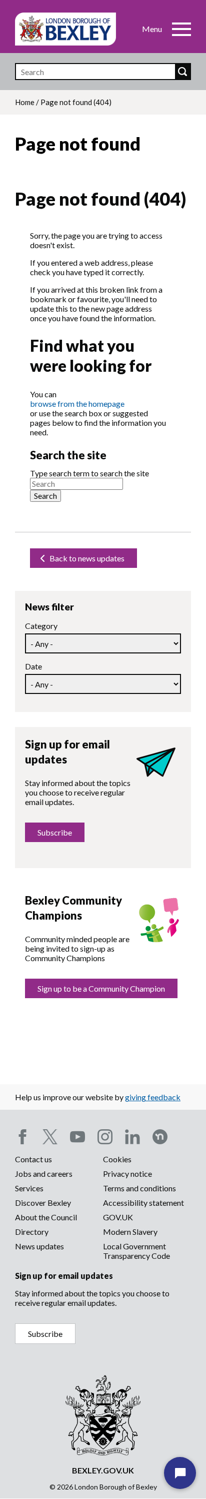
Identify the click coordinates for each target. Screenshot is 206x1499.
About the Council (46, 1217)
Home (24, 102)
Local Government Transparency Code (136, 1250)
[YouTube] (77, 1136)
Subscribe (55, 832)
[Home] (65, 29)
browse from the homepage (77, 403)
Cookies (117, 1159)
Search (182, 71)
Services (29, 1188)
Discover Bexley (43, 1202)
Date (33, 666)
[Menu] (181, 29)
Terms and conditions (139, 1188)
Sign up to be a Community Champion (101, 988)
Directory (31, 1231)
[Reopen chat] (180, 1473)
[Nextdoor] (160, 1136)
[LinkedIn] (132, 1136)
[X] (50, 1136)
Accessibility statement (143, 1202)
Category (41, 625)
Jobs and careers (43, 1173)
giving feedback (152, 1097)
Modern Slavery (130, 1231)
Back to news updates (86, 558)
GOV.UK (118, 1217)
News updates (39, 1246)
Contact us (33, 1159)
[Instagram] (105, 1136)
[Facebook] (22, 1136)
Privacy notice (127, 1173)
